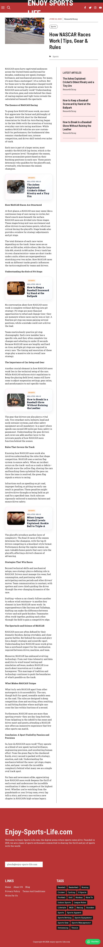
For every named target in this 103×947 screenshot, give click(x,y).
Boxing (85, 887)
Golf (70, 897)
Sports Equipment (83, 917)
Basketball (74, 887)
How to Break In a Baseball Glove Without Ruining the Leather (37, 404)
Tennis (74, 928)
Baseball (62, 887)
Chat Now (95, 942)
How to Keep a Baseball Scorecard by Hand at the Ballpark (38, 292)
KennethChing (71, 19)
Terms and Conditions (34, 891)
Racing (80, 907)
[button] (9, 8)
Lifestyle (62, 907)
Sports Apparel (74, 912)
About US (18, 887)
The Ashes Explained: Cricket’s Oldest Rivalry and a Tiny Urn (38, 190)
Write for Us (11, 895)
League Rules (80, 902)
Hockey (79, 897)
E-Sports (82, 892)
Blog (27, 887)
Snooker (90, 907)
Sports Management (81, 922)
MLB (71, 907)
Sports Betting (64, 917)
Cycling (71, 892)
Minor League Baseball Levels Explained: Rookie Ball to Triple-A (38, 522)
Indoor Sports (64, 902)
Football (61, 897)
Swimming (63, 928)
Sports (53, 26)
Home (8, 887)
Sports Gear (63, 922)
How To (89, 897)
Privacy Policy (12, 891)
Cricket (61, 892)
